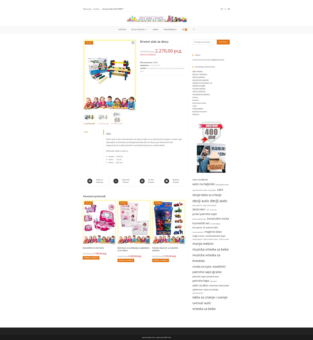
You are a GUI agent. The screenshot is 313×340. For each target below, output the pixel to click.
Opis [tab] (86, 132)
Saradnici (96, 9)
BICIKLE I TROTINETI (199, 74)
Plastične (195, 114)
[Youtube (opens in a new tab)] (228, 9)
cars (220, 189)
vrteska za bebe (204, 309)
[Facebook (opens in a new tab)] (222, 9)
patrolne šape (200, 280)
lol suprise (197, 227)
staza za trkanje (211, 289)
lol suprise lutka (210, 227)
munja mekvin (203, 243)
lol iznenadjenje (215, 224)
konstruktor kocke (218, 218)
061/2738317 (118, 9)
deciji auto (218, 200)
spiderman (197, 289)
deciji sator (198, 209)
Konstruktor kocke (199, 103)
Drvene (151, 65)
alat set (158, 68)
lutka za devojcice (198, 232)
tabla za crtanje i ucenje (209, 297)
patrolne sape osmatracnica (205, 276)
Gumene (195, 100)
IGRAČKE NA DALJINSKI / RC (202, 83)
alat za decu (166, 68)
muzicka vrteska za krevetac (206, 258)
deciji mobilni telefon (209, 205)
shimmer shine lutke (219, 285)
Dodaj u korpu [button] (91, 258)
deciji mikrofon (197, 205)
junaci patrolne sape (204, 214)
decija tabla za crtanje (206, 195)
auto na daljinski (203, 184)
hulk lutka (213, 210)
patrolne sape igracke (207, 272)
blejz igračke (212, 190)
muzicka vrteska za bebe (210, 249)
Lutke (194, 106)
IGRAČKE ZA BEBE (198, 86)
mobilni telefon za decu (210, 239)
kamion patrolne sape (199, 219)
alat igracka (151, 68)
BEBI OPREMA (197, 71)
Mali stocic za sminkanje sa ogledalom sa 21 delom (133, 249)
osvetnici (219, 266)
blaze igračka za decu (222, 184)
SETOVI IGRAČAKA (199, 91)
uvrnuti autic (201, 303)
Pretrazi (223, 42)
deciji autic (200, 200)
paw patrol (213, 281)
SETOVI (157, 65)
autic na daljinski (200, 179)
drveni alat (175, 68)
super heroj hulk (197, 293)
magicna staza (213, 231)
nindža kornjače (202, 266)
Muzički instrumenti (199, 112)
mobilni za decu (224, 239)
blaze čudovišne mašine (199, 190)
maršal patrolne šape (215, 235)
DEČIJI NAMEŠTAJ (198, 77)
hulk (207, 210)
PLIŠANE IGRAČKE (198, 89)
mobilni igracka (197, 239)
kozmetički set (200, 223)
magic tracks (198, 235)
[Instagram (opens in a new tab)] (225, 9)
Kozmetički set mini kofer (93, 248)
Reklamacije (87, 9)
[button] (133, 43)
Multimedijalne (197, 109)
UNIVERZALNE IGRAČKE (201, 94)
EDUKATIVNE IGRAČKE (200, 80)
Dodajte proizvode (217, 60)
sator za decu (200, 285)
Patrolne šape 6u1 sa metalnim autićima (165, 249)
